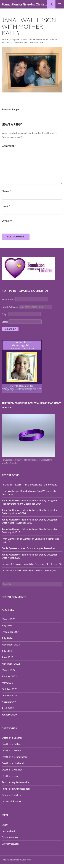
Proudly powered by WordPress (16, 859)
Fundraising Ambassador (15, 782)
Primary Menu (59, 4)
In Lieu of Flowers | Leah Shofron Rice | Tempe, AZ (29, 570)
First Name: (8, 299)
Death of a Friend (11, 750)
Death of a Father (11, 744)
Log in (5, 824)
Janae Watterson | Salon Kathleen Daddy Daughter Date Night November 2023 (29, 521)
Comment (9, 145)
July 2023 (7, 650)
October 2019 (9, 695)
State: (5, 321)
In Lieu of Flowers (11, 801)
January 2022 (9, 676)
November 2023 (11, 644)
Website (7, 220)
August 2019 (9, 701)
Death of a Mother (12, 769)
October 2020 (9, 689)
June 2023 (7, 657)
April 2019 (8, 708)
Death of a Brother (12, 737)
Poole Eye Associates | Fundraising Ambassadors (28, 548)
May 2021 (7, 682)
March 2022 (8, 669)
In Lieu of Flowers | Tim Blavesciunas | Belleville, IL (29, 484)
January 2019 (9, 714)
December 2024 (11, 631)
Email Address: (10, 306)
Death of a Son (10, 775)
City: (4, 314)
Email (6, 206)
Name (6, 191)
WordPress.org (10, 843)
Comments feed (10, 837)
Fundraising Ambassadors (16, 788)
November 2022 (11, 663)
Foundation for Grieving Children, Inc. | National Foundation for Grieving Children (24, 4)
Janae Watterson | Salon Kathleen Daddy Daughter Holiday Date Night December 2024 (29, 502)
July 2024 (7, 638)
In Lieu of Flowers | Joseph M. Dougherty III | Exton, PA (32, 564)
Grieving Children (12, 794)
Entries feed (8, 830)
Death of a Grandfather (14, 756)
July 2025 (7, 625)
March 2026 (8, 619)
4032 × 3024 (21, 39)
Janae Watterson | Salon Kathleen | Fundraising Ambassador (29, 41)
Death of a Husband (13, 763)
